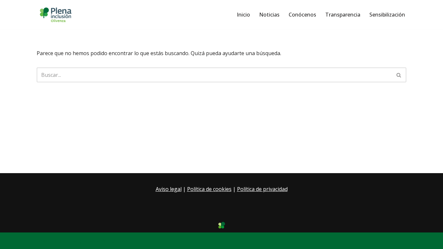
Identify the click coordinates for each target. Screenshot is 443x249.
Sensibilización (387, 14)
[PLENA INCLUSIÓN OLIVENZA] (56, 15)
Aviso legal (169, 189)
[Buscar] (399, 74)
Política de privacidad (262, 189)
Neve (43, 240)
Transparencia (342, 14)
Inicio (243, 14)
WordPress (114, 240)
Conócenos (302, 14)
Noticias (269, 14)
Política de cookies (209, 189)
